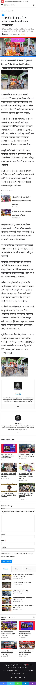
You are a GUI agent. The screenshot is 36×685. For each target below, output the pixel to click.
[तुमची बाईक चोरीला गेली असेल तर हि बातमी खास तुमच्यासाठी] (27, 487)
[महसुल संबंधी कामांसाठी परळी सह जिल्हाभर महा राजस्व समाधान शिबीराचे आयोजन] (27, 467)
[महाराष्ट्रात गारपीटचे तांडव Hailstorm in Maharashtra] (6, 592)
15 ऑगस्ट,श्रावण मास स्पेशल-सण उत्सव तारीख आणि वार (8, 633)
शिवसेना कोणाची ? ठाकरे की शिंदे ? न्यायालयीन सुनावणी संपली (26, 653)
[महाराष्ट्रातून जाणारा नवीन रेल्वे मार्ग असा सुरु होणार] (6, 608)
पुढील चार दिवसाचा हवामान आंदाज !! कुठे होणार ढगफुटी (27, 455)
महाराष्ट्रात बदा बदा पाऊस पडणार (22, 582)
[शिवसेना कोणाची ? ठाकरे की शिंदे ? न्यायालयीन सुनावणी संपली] (27, 645)
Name (3, 534)
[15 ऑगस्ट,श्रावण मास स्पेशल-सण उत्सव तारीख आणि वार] (6, 212)
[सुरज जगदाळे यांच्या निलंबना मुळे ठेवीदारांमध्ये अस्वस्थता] (9, 487)
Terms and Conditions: (18, 673)
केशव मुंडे (6, 34)
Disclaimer (30, 670)
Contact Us (24, 670)
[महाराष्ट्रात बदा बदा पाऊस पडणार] (6, 584)
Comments (29, 569)
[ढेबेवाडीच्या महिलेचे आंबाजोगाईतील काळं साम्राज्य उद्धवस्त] (9, 448)
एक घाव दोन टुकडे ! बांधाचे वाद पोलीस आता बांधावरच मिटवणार (8, 474)
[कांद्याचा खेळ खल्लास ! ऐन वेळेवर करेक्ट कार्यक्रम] (6, 600)
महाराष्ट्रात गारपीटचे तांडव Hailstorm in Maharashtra (21, 591)
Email (3, 540)
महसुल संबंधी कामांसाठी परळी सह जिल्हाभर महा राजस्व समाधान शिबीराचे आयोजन (26, 475)
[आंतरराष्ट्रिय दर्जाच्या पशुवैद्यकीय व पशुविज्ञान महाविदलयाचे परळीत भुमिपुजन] (6, 198)
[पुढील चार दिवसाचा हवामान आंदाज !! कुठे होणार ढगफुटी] (27, 448)
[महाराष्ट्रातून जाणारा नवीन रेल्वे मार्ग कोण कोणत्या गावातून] (6, 577)
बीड (12, 11)
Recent (17, 569)
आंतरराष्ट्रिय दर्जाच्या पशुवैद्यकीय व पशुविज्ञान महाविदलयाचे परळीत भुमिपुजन (21, 200)
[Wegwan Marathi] (9, 5)
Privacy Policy (10, 670)
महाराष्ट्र (9, 11)
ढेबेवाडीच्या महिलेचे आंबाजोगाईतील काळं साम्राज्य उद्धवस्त (7, 456)
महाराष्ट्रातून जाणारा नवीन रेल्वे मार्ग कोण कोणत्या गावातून (23, 575)
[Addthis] (18, 407)
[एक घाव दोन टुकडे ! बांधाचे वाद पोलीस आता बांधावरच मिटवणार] (9, 467)
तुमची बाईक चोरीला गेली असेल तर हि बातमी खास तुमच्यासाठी (26, 495)
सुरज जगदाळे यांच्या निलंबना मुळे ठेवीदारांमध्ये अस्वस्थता (8, 495)
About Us (17, 670)
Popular (5, 569)
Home (4, 11)
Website (3, 547)
